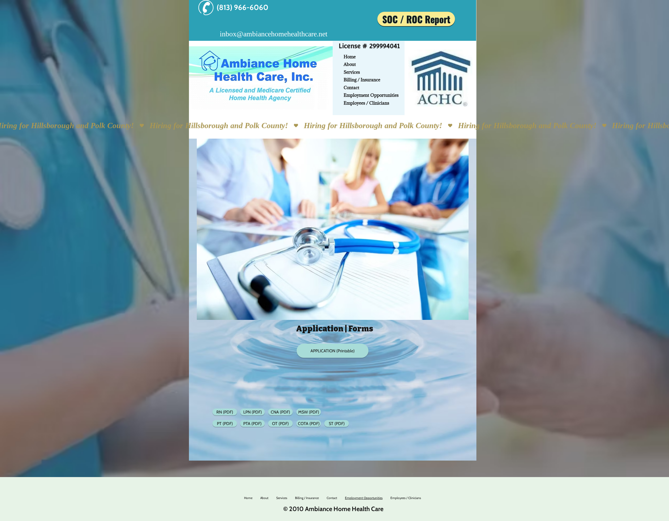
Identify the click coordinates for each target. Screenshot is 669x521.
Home (350, 57)
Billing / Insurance (362, 80)
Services (352, 72)
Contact (351, 87)
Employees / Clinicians (366, 103)
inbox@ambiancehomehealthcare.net (273, 34)
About (350, 64)
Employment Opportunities (371, 95)
